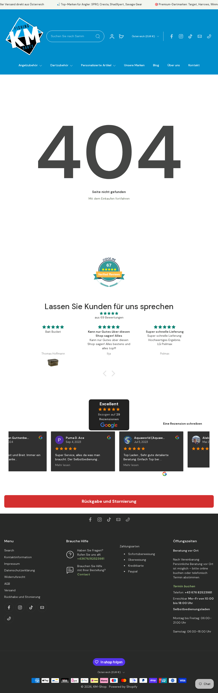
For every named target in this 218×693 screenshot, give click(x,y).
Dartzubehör (59, 65)
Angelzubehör (28, 65)
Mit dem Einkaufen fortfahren (109, 198)
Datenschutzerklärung (19, 570)
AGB (7, 584)
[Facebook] (171, 36)
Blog (156, 65)
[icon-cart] (121, 36)
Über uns (174, 65)
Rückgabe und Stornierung (109, 501)
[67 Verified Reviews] (109, 289)
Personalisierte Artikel (96, 65)
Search (9, 550)
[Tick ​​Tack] (190, 36)
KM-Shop (100, 687)
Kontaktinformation (18, 557)
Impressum (12, 564)
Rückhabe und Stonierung (22, 597)
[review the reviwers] (34, 437)
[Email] (199, 36)
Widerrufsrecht (14, 577)
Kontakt (194, 65)
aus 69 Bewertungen (109, 317)
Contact (83, 574)
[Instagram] (181, 36)
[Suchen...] (98, 36)
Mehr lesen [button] (56, 465)
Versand (10, 590)
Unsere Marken (134, 65)
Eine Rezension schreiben (182, 423)
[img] (109, 313)
